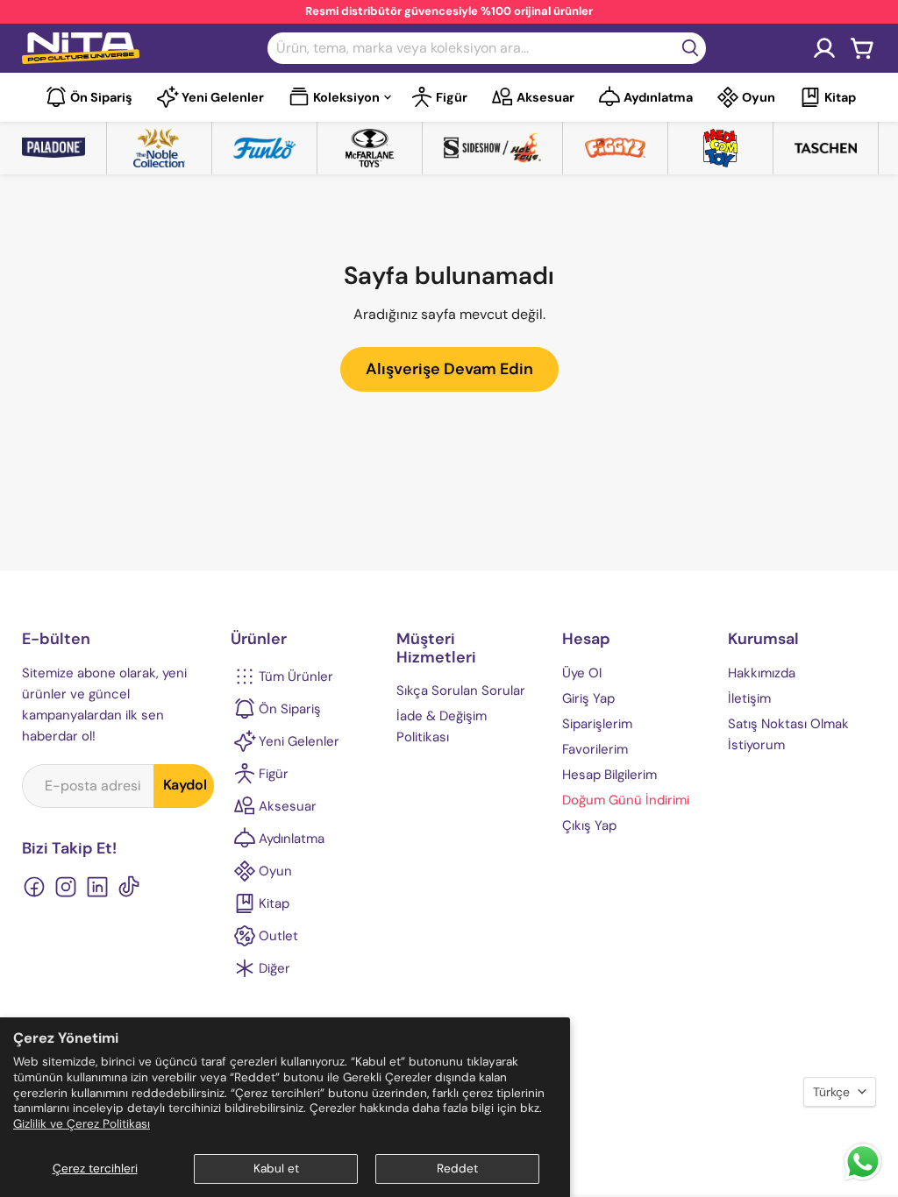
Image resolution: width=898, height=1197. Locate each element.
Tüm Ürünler (296, 676)
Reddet (457, 1168)
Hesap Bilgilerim (609, 774)
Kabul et (276, 1168)
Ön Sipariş (101, 97)
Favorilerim (595, 749)
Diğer (274, 968)
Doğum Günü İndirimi (625, 800)
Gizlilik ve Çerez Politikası (81, 1123)
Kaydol (185, 785)
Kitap (840, 97)
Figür (451, 97)
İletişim (749, 698)
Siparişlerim (597, 724)
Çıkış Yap (589, 825)
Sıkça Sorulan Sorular (460, 690)
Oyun (758, 97)
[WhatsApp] (863, 1179)
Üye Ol (582, 673)
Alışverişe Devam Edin (449, 368)
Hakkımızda (761, 673)
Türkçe (831, 1092)
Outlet (278, 936)
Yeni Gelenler (223, 97)
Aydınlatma (658, 97)
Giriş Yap (588, 698)
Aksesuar (545, 97)
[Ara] (690, 48)
